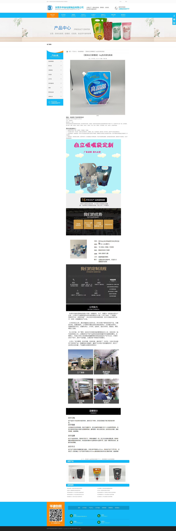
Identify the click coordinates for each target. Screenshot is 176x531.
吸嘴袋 (73, 15)
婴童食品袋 (83, 38)
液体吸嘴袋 (83, 19)
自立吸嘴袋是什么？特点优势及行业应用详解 (105, 494)
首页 (70, 51)
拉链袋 (83, 27)
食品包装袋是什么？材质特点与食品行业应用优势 (106, 492)
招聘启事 (113, 15)
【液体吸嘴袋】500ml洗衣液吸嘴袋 (108, 459)
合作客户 (93, 15)
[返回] (98, 115)
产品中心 (83, 15)
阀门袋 (83, 21)
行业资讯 (103, 23)
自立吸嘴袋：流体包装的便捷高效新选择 (104, 488)
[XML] (79, 528)
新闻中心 (103, 15)
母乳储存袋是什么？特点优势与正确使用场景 (75, 492)
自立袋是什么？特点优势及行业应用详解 (104, 496)
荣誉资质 (63, 24)
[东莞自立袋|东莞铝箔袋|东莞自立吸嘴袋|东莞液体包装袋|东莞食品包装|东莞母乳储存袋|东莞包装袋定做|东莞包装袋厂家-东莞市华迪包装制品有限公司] (50, 9)
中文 (120, 1)
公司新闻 (103, 20)
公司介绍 (63, 19)
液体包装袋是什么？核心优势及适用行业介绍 (75, 494)
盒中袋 (83, 30)
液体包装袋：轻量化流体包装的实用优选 (74, 488)
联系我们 (123, 15)
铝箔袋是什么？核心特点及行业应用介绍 (74, 496)
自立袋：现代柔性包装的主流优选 (103, 490)
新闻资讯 (111, 507)
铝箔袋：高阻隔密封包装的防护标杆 (73, 490)
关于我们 (63, 15)
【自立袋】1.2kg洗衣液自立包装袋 (91, 459)
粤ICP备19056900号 (74, 528)
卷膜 (83, 35)
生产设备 (63, 21)
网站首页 (52, 15)
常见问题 (103, 25)
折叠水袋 (50, 96)
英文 (126, 1)
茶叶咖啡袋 (83, 32)
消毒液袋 (83, 24)
